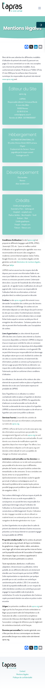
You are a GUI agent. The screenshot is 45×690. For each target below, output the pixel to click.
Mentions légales (22, 674)
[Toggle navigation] (39, 8)
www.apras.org (7, 79)
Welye (12, 265)
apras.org (31, 240)
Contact (22, 671)
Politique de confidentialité (22, 677)
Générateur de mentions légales (28, 262)
